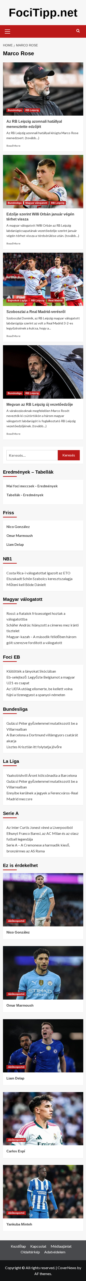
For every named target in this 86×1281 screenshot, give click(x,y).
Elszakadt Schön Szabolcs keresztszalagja (39, 578)
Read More (13, 145)
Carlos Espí (15, 1151)
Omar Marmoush (19, 535)
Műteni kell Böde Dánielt (26, 584)
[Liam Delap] (43, 1045)
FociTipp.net (43, 12)
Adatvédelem (54, 1252)
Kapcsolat (38, 1246)
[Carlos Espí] (43, 1118)
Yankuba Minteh (19, 1224)
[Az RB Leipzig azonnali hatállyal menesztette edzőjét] (43, 89)
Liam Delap (15, 544)
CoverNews (67, 1267)
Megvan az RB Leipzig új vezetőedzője (39, 404)
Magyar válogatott (36, 203)
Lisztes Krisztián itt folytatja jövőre (34, 747)
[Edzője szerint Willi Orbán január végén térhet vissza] (43, 181)
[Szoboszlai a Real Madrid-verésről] (43, 279)
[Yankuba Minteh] (43, 1191)
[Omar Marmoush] (43, 972)
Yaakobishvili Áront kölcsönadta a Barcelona (41, 775)
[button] (7, 31)
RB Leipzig (32, 110)
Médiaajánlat (61, 1246)
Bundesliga (15, 110)
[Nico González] (43, 899)
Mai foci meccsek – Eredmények (32, 486)
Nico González (18, 527)
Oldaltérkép (30, 1252)
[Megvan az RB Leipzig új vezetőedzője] (43, 371)
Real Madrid (55, 300)
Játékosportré (16, 921)
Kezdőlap (18, 1246)
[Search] (78, 31)
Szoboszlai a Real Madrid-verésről (35, 312)
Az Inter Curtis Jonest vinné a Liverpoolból (39, 827)
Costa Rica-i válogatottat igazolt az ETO (38, 573)
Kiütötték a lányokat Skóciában (31, 671)
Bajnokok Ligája (17, 300)
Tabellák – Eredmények (24, 495)
